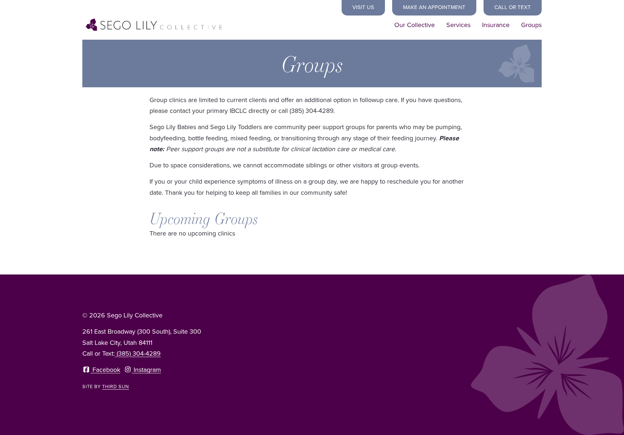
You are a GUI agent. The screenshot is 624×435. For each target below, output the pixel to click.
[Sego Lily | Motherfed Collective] (154, 25)
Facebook (105, 369)
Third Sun (115, 386)
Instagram (146, 369)
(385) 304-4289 (138, 353)
